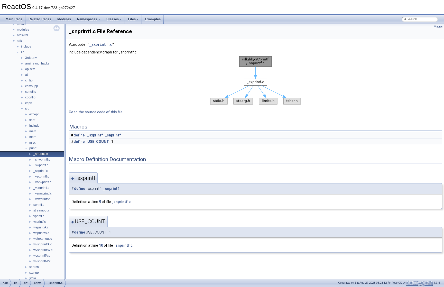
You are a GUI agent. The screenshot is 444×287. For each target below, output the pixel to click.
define (79, 135)
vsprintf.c (39, 222)
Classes (112, 19)
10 (101, 245)
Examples (153, 19)
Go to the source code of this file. (96, 112)
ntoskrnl (22, 35)
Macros (438, 26)
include (26, 46)
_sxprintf (95, 135)
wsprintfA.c (41, 227)
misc (32, 142)
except (34, 114)
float (32, 120)
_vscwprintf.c (42, 182)
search (34, 267)
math (32, 131)
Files (132, 19)
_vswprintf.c (41, 199)
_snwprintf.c (41, 159)
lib (22, 52)
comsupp (31, 86)
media (21, 24)
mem (32, 137)
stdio (32, 278)
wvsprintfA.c (41, 255)
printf (32, 148)
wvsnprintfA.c (42, 244)
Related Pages (40, 19)
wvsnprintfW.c (42, 250)
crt (27, 108)
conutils (30, 92)
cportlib (30, 97)
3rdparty (31, 58)
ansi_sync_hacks (37, 63)
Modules (64, 19)
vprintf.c (38, 216)
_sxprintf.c (40, 171)
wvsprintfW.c (42, 261)
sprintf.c (38, 205)
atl (27, 75)
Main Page (14, 19)
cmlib (29, 80)
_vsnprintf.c (41, 188)
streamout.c (41, 210)
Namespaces (87, 19)
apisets (30, 69)
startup (34, 272)
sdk (19, 41)
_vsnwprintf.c (42, 193)
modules (23, 29)
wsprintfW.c (41, 233)
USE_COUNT (98, 142)
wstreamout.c (42, 238)
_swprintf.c (40, 165)
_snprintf (113, 135)
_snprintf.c (40, 154)
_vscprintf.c (41, 176)
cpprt (28, 103)
